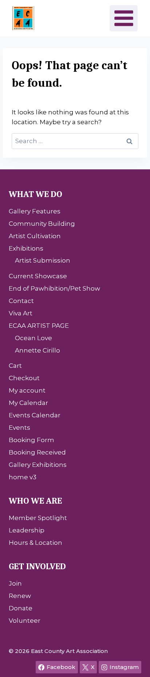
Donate (20, 608)
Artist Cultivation (35, 236)
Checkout (24, 378)
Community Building (42, 223)
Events (19, 427)
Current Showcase (38, 276)
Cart (15, 365)
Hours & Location (35, 542)
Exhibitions (26, 248)
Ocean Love (33, 338)
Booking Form (31, 440)
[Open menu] (124, 18)
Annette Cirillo (37, 350)
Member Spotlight (38, 517)
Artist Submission (42, 260)
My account (27, 390)
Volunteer (24, 620)
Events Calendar (34, 415)
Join (15, 583)
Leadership (26, 530)
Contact (21, 300)
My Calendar (28, 402)
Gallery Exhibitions (38, 464)
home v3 (22, 477)
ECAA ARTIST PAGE (39, 325)
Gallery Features (34, 211)
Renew (20, 595)
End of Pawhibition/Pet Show (54, 288)
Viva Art (20, 313)
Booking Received (37, 452)
